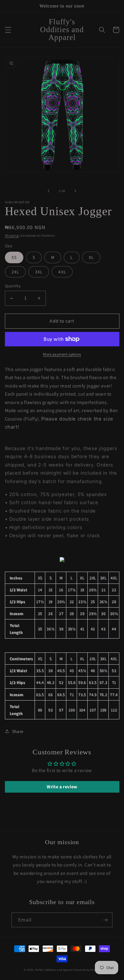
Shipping (12, 235)
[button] (8, 30)
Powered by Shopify (87, 970)
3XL (38, 272)
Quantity (13, 285)
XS (14, 257)
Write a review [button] (62, 787)
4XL (62, 272)
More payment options (62, 354)
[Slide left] (48, 190)
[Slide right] (75, 190)
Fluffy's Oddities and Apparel (54, 970)
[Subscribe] (105, 920)
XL (91, 257)
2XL (15, 272)
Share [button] (18, 731)
